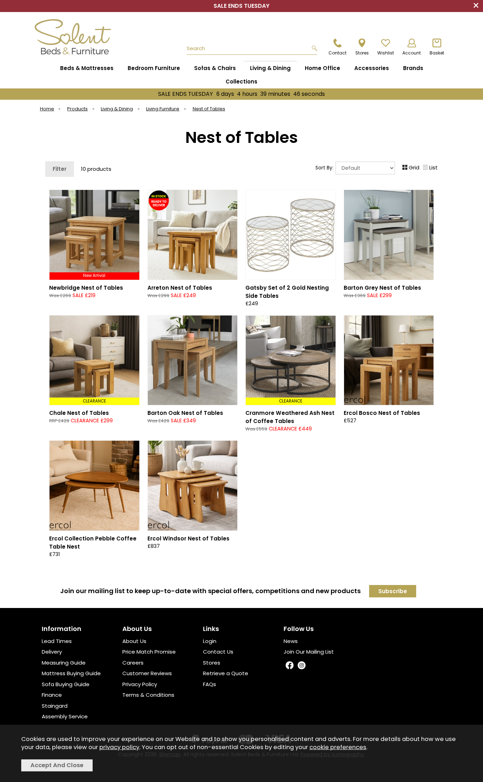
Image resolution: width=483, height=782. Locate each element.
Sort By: (325, 167)
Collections (241, 81)
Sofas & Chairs (215, 68)
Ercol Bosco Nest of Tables (382, 413)
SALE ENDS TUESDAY (241, 94)
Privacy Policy (139, 684)
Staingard (55, 705)
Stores (211, 662)
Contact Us (218, 651)
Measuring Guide (64, 662)
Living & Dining (270, 68)
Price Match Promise (149, 651)
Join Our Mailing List (309, 651)
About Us (134, 641)
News (291, 641)
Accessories (371, 68)
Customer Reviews (147, 673)
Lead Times (57, 641)
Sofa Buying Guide (65, 684)
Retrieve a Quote (225, 673)
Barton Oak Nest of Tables (185, 413)
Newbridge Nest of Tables (86, 287)
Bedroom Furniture (154, 68)
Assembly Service (65, 716)
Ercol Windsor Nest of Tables (188, 538)
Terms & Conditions (148, 695)
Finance (52, 695)
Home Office (322, 68)
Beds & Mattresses (87, 68)
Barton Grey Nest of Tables (382, 287)
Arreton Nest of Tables (179, 287)
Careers (133, 662)
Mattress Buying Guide (71, 673)
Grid (414, 167)
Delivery (52, 651)
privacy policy (119, 747)
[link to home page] (76, 36)
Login (209, 641)
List (433, 167)
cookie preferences (337, 747)
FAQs (209, 684)
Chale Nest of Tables (79, 413)
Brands (413, 68)
